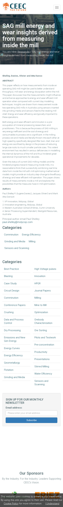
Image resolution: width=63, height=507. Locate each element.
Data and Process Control (14, 321)
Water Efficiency (43, 373)
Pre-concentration (44, 344)
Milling (32, 241)
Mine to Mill (40, 305)
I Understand (52, 503)
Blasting (8, 276)
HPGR (37, 283)
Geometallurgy (12, 362)
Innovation (39, 276)
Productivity (40, 352)
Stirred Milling (41, 366)
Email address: (14, 407)
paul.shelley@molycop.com (17, 222)
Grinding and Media (14, 241)
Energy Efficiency (31, 234)
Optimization (41, 312)
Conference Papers (15, 305)
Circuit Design (11, 290)
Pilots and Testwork (45, 337)
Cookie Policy (11, 503)
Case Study (10, 283)
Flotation (8, 369)
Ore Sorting (40, 330)
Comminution (11, 234)
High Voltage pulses (45, 269)
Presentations (42, 359)
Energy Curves (12, 348)
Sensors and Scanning (16, 248)
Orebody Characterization (43, 321)
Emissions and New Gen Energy (14, 339)
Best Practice (11, 269)
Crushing (9, 312)
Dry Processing (12, 330)
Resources (24, 51)
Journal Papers (42, 290)
